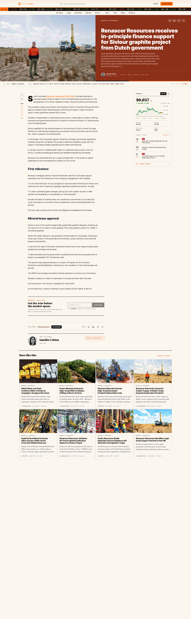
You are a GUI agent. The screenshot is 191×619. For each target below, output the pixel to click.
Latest (69, 13)
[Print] (22, 99)
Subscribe (98, 305)
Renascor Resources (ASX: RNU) (61, 96)
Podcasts (132, 13)
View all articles (94, 338)
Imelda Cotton (111, 74)
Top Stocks (78, 13)
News (8, 84)
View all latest (163, 355)
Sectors (97, 13)
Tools (107, 13)
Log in (155, 3)
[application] (153, 112)
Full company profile (143, 164)
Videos (123, 13)
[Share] (22, 95)
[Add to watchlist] (168, 93)
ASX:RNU (57, 327)
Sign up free (166, 3)
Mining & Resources (43, 327)
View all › (166, 134)
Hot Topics (59, 13)
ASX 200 (88, 13)
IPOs (115, 13)
